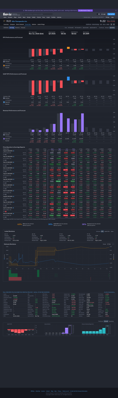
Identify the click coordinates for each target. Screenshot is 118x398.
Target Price (101, 311)
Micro (104, 24)
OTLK (21, 292)
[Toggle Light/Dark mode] (98, 14)
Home (5, 17)
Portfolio (53, 17)
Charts (19, 17)
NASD (108, 24)
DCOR (45, 292)
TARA (24, 292)
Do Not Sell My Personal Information (78, 391)
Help (112, 17)
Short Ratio (81, 299)
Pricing (107, 17)
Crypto (48, 17)
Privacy (59, 391)
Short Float (81, 297)
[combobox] (37, 14)
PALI (26, 292)
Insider (33, 17)
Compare (12, 24)
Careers (43, 391)
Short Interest (20, 24)
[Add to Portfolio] (114, 24)
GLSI (16, 292)
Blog (52, 391)
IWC (43, 292)
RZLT (32, 292)
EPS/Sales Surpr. (47, 316)
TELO (13, 292)
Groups (28, 17)
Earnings (45, 314)
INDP (18, 292)
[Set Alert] (111, 24)
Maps (15, 17)
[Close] (116, 10)
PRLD (29, 292)
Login (104, 14)
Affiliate (32, 391)
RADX (7, 292)
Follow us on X (65, 391)
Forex (43, 17)
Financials (28, 24)
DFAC (48, 292)
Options (34, 24)
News (24, 17)
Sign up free (111, 14)
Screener (10, 17)
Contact (48, 391)
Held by (35, 292)
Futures (39, 17)
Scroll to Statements (109, 292)
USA (101, 24)
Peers (4, 292)
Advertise (38, 391)
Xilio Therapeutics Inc (19, 21)
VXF (41, 292)
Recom (99, 309)
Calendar (59, 17)
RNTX (10, 292)
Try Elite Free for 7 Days (84, 10)
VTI (38, 292)
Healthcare (88, 24)
